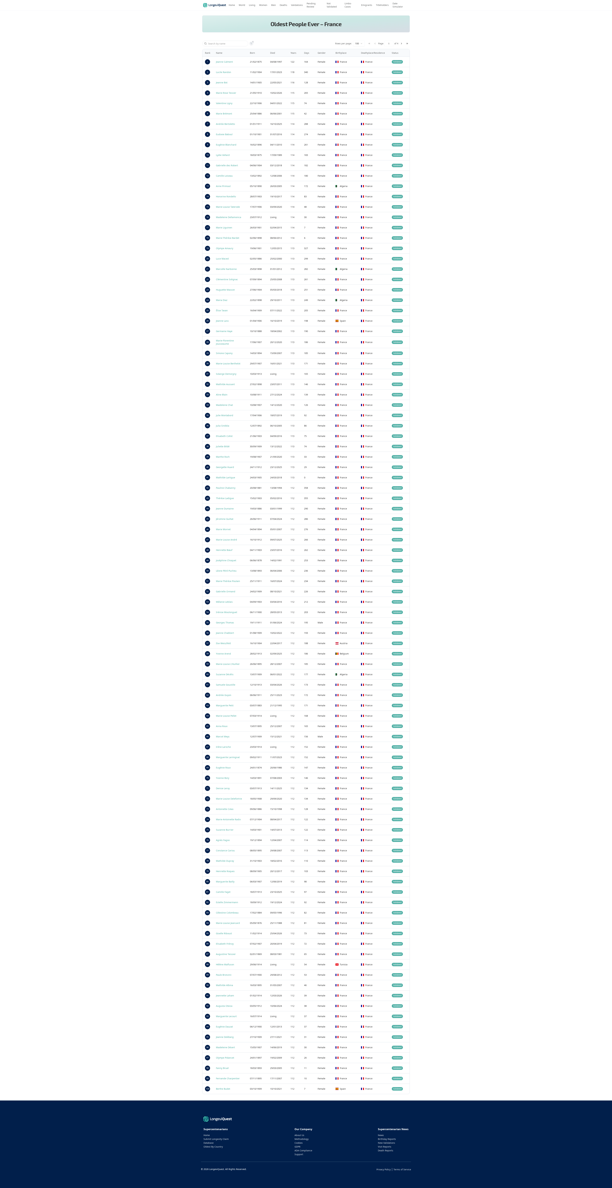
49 (207, 560)
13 (207, 186)
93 (207, 1016)
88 (207, 964)
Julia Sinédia (222, 425)
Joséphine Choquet (226, 560)
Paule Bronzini (223, 974)
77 (207, 850)
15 (207, 206)
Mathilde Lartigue (225, 477)
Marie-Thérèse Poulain (228, 581)
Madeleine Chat (224, 404)
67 (207, 747)
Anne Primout (223, 186)
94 (207, 1026)
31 (207, 374)
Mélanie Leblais (224, 601)
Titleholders (382, 5)
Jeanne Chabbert (225, 632)
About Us (299, 1135)
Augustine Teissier (226, 954)
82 (207, 902)
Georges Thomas (225, 622)
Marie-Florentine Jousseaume (225, 342)
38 (207, 446)
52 (207, 591)
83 (207, 912)
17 (207, 227)
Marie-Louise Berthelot (228, 363)
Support (299, 1154)
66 (207, 736)
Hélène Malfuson (225, 964)
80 (207, 881)
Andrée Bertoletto (225, 123)
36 (207, 425)
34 (207, 405)
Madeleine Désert (225, 1047)
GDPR (297, 1146)
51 (207, 581)
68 (207, 757)
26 (207, 320)
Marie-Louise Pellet (226, 715)
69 (207, 767)
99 (207, 1078)
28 (207, 342)
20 (207, 258)
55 (207, 622)
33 (207, 394)
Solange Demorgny (226, 373)
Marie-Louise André (226, 539)
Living (252, 5)
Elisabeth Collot (224, 436)
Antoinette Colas (224, 809)
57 (207, 643)
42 (207, 487)
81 (207, 892)
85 (207, 933)
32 (207, 384)
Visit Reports (384, 1146)
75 (207, 829)
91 (207, 995)
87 (207, 954)
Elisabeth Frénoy (225, 943)
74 (207, 819)
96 (207, 1047)
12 (207, 175)
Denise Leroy (223, 788)
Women (263, 5)
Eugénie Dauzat (224, 1026)
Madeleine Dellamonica (228, 217)
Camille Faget (223, 891)
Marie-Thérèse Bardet (227, 237)
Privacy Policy (383, 1169)
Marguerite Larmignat (228, 757)
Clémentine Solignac (227, 279)
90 (207, 985)
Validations (297, 5)
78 (207, 860)
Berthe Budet (223, 1088)
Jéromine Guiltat (224, 518)
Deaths (283, 5)
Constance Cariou (225, 850)
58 (207, 653)
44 (207, 508)
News (381, 1135)
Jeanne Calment (224, 61)
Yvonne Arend (223, 653)
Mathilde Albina (224, 985)
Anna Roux (221, 726)
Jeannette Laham (225, 995)
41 (207, 477)
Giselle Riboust (224, 933)
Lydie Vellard (223, 155)
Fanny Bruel (222, 1068)
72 (207, 798)
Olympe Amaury (224, 248)
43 (207, 498)
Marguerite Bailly (225, 881)
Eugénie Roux (223, 767)
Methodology (302, 1138)
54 (207, 612)
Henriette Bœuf (224, 550)
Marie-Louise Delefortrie (229, 798)
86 (207, 943)
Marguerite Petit (224, 705)
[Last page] (407, 43)
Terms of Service (402, 1169)
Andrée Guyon (223, 695)
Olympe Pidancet (225, 1057)
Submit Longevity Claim (216, 1138)
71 (207, 788)
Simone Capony (224, 353)
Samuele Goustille (225, 684)
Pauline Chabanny (225, 487)
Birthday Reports (387, 1138)
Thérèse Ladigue (225, 498)
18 (207, 238)
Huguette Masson (225, 289)
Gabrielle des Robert (227, 165)
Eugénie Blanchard (226, 144)
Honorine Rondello (226, 196)
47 (207, 539)
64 (207, 715)
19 (207, 248)
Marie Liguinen (224, 227)
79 (207, 871)
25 (207, 310)
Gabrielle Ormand (225, 591)
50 (207, 570)
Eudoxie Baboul (224, 134)
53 (207, 601)
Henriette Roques (225, 871)
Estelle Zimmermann (227, 902)
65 (207, 726)
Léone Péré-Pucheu (226, 570)
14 (207, 196)
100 (207, 1088)
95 (207, 1037)
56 (207, 633)
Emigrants (366, 5)
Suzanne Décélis (224, 674)
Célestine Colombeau (227, 912)
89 (207, 974)
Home (232, 5)
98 (207, 1068)
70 (207, 778)
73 (207, 809)
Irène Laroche (223, 746)
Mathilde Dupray (225, 860)
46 (207, 529)
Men (273, 5)
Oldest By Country (213, 1146)
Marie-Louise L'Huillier (228, 663)
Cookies (299, 1142)
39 (207, 456)
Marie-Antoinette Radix (228, 819)
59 (207, 664)
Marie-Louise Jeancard (228, 923)
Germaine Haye (224, 331)
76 (207, 840)
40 (207, 467)
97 (207, 1057)
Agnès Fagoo (223, 840)
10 (207, 155)
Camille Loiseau (224, 175)
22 (207, 279)
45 (207, 519)
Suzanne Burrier (224, 829)
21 (207, 269)
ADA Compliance (303, 1150)
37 (207, 436)
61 (207, 684)
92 (207, 1006)
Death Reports (385, 1150)
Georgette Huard (225, 467)
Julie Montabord (224, 415)
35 (207, 415)
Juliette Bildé (222, 446)
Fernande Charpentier (228, 1078)
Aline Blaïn (221, 394)
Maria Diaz (221, 300)
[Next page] (401, 43)
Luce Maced (222, 258)
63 (207, 705)
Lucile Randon (223, 72)
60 (207, 674)
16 (207, 217)
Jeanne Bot (221, 82)
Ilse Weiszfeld (223, 643)
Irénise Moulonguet (226, 612)
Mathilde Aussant (225, 384)
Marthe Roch (223, 456)
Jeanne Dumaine (225, 508)
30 (207, 363)
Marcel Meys (222, 736)
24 (207, 300)
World (242, 5)
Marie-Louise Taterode (228, 206)
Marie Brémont (224, 113)
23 (207, 289)
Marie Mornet (223, 529)
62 (207, 695)
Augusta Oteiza (224, 1005)
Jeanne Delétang (225, 1036)
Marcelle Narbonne (226, 268)
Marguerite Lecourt (226, 1016)
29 (207, 353)
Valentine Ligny (224, 103)
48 (207, 550)
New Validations (386, 1142)
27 (207, 331)
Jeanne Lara (222, 320)
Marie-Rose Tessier (226, 92)
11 (207, 165)
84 (207, 923)
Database (209, 1142)
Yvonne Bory (222, 777)
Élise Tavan (222, 310)
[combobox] (359, 43)
